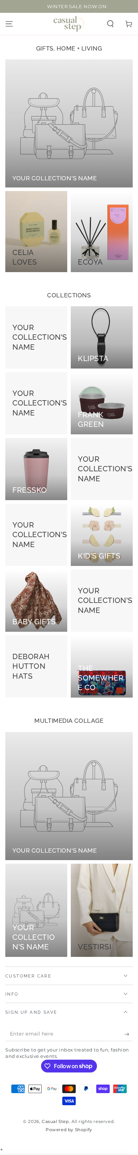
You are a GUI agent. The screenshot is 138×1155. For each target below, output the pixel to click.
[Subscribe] (129, 1034)
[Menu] (9, 24)
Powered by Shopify (69, 1129)
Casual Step (55, 1121)
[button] (110, 24)
